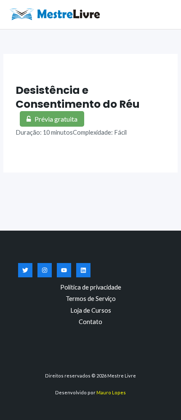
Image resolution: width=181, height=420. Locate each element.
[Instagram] (44, 270)
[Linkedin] (83, 270)
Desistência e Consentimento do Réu (78, 97)
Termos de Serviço (91, 298)
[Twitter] (25, 270)
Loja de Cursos (90, 310)
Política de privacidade (90, 287)
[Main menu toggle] (164, 14)
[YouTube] (64, 270)
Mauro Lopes (111, 392)
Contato (90, 321)
